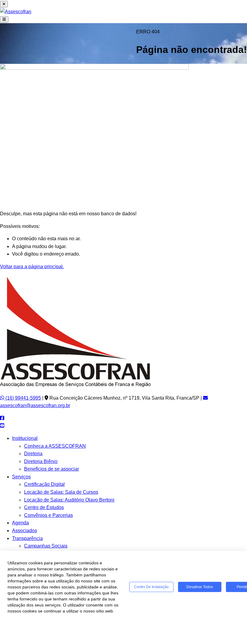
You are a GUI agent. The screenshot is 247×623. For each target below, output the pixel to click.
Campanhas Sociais (45, 545)
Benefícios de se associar (51, 468)
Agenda (20, 522)
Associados (24, 530)
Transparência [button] (27, 538)
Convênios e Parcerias (48, 515)
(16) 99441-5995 (22, 397)
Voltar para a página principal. (32, 266)
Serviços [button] (21, 476)
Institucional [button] (25, 438)
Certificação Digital (44, 484)
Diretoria (33, 453)
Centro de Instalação (151, 587)
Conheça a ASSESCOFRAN (55, 446)
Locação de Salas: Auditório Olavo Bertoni (69, 499)
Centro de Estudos (44, 507)
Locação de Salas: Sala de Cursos (61, 492)
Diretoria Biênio (41, 461)
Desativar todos (199, 587)
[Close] (4, 4)
